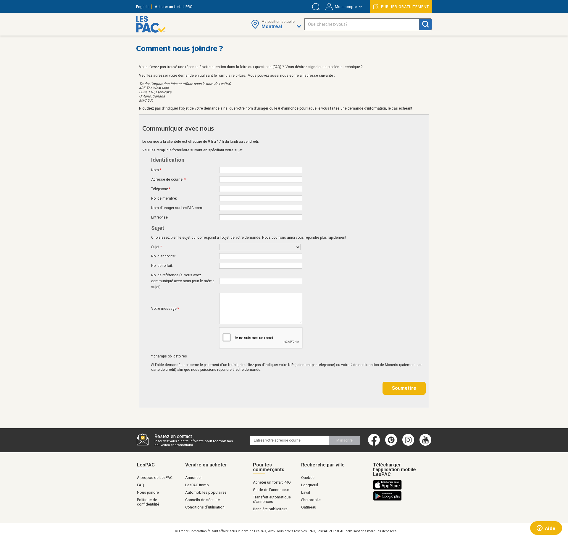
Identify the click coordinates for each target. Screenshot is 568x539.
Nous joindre (148, 492)
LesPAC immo (197, 485)
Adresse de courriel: (168, 179)
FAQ (140, 485)
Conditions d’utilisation (205, 507)
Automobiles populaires (206, 492)
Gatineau (308, 507)
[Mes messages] (316, 6)
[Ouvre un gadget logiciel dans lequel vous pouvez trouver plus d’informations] (546, 528)
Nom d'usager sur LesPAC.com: (177, 208)
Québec (307, 477)
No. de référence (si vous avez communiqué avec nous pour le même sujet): (182, 281)
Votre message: (165, 309)
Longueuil (309, 485)
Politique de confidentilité (148, 502)
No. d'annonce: (163, 256)
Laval (305, 492)
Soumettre (404, 388)
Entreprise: (160, 217)
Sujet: (156, 247)
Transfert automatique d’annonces (272, 499)
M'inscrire (344, 440)
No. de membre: (164, 198)
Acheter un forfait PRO (174, 6)
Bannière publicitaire (270, 509)
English (142, 6)
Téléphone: (160, 189)
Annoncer (193, 477)
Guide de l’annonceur (271, 489)
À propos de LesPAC (154, 477)
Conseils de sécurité (202, 500)
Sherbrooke (311, 500)
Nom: (156, 170)
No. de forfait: (162, 266)
